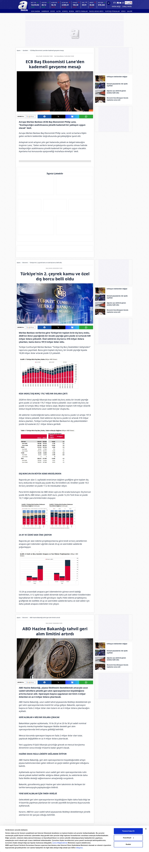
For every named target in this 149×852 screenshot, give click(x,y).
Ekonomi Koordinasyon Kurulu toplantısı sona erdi (117, 99)
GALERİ (129, 11)
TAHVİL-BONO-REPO (96, 11)
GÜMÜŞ (65, 11)
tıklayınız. (79, 848)
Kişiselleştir (127, 838)
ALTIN (58, 11)
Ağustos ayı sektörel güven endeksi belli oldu (116, 92)
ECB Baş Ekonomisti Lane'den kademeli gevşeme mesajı (47, 50)
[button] (44, 116)
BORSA (71, 11)
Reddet (128, 844)
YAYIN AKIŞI (116, 6)
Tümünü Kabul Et (128, 831)
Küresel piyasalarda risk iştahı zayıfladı (117, 85)
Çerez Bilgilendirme (60, 843)
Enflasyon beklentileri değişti (117, 77)
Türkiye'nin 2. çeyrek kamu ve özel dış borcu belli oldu (46, 262)
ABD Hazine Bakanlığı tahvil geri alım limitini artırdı (45, 617)
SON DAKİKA (35, 11)
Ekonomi (25, 262)
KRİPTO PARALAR (81, 11)
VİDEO (123, 11)
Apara (18, 50)
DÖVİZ (52, 11)
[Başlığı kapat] (146, 829)
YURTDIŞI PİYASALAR (112, 11)
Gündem (25, 50)
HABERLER (45, 11)
